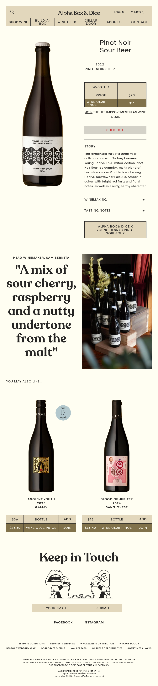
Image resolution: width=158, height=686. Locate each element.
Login (119, 12)
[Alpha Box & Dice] (79, 12)
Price (101, 95)
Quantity (100, 87)
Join (88, 112)
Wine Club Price (96, 103)
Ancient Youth (41, 499)
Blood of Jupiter (117, 499)
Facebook (63, 622)
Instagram (93, 622)
